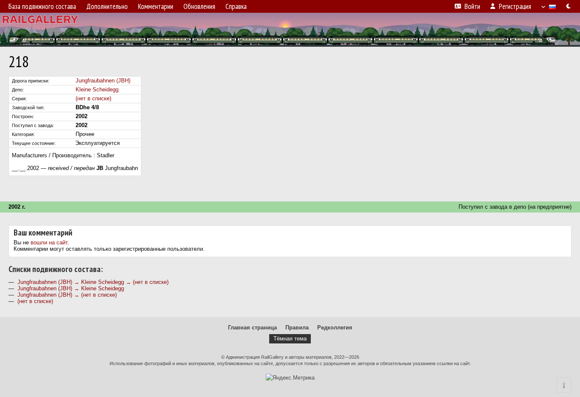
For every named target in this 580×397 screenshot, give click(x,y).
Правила (297, 327)
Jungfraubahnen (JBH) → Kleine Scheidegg (70, 288)
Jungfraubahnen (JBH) (103, 80)
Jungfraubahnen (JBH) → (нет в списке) (67, 295)
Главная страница (252, 327)
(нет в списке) (93, 98)
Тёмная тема (290, 338)
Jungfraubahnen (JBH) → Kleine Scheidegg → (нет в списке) (93, 282)
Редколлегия (334, 327)
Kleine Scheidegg (97, 89)
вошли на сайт (49, 242)
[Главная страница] (290, 30)
